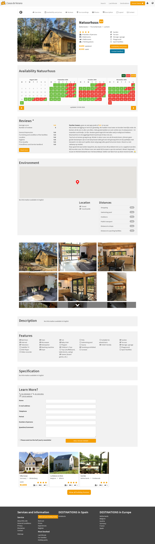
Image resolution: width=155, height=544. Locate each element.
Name (21, 400)
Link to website (27, 396)
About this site (22, 521)
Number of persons (26, 422)
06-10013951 (39, 394)
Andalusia (62, 516)
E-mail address (24, 406)
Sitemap (20, 534)
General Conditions (24, 523)
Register (41, 528)
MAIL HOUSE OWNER (81, 441)
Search (103, 3)
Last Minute (113, 3)
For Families (42, 537)
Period (21, 416)
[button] (147, 3)
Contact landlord (117, 51)
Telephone (23, 411)
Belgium (102, 519)
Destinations (124, 3)
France (102, 526)
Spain (102, 528)
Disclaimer (21, 528)
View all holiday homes (79, 492)
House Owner (136, 3)
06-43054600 (25, 394)
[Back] (20, 12)
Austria (102, 521)
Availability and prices (119, 46)
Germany (103, 523)
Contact (20, 530)
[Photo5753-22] (46, 40)
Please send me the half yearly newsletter (36, 440)
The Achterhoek (95, 27)
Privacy (19, 526)
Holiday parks (43, 540)
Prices (40, 523)
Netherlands (83, 27)
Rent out (41, 521)
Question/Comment (26, 427)
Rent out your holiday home (48, 517)
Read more (24, 150)
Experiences (42, 526)
